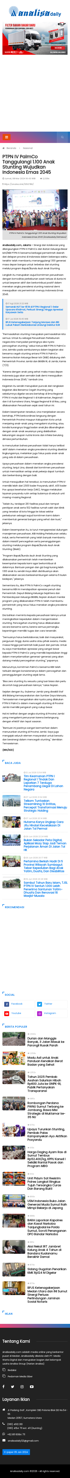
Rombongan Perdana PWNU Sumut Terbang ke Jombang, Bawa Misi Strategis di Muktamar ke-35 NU (46, 1110)
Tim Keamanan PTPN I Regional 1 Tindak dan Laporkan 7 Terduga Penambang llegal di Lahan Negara (43, 782)
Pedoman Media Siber (20, 1376)
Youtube (16, 1013)
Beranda (11, 148)
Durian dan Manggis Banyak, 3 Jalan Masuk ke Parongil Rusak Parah (46, 1041)
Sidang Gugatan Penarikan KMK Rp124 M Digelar (47, 1271)
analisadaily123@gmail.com (23, 1440)
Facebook (16, 1003)
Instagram (50, 1013)
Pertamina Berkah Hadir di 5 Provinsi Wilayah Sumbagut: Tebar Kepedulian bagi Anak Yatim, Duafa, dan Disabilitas (44, 866)
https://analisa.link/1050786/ (19, 184)
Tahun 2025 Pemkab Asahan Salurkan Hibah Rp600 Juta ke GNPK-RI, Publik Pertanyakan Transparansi (44, 1084)
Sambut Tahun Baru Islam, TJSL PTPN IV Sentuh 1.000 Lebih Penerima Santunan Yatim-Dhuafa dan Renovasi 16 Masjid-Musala (46, 889)
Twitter (48, 1003)
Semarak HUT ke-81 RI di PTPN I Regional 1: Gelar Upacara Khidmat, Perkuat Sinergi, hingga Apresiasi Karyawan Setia (34, 309)
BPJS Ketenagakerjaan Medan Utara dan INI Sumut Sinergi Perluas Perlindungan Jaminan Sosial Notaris (47, 1295)
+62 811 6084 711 (16, 1434)
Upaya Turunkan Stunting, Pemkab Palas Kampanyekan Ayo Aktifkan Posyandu (47, 1134)
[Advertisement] (35, 95)
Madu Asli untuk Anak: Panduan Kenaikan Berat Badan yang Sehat (45, 1061)
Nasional (28, 148)
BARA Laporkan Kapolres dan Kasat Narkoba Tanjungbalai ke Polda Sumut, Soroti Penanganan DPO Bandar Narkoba (47, 1227)
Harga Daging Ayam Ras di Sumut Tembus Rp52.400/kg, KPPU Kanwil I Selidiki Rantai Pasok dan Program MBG (47, 1159)
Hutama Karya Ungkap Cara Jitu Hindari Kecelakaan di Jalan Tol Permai (43, 825)
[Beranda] (35, 11)
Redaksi (12, 1370)
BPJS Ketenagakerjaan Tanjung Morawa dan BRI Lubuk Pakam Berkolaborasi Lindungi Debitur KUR (33, 324)
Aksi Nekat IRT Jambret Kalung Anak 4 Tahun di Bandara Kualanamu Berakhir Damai (44, 1251)
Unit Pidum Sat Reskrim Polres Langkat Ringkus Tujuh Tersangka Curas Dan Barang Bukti (44, 1183)
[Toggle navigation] (7, 137)
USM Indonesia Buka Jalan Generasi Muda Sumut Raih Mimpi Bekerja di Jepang (47, 1204)
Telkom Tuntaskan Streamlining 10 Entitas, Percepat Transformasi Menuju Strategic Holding (45, 806)
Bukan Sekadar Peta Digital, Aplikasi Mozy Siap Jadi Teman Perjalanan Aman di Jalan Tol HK (45, 845)
